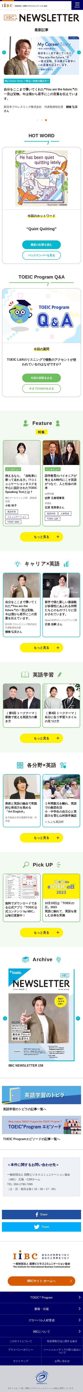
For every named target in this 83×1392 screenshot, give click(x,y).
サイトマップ (20, 1361)
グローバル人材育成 (42, 1320)
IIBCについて (41, 1331)
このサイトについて (20, 1341)
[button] (37, 120)
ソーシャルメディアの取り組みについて (62, 1351)
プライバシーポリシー (20, 1349)
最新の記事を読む (41, 244)
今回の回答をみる (41, 377)
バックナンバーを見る (41, 255)
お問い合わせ (62, 1361)
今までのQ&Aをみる (41, 388)
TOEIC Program (41, 1297)
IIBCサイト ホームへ (41, 1281)
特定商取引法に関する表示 (62, 1341)
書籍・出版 (41, 1308)
